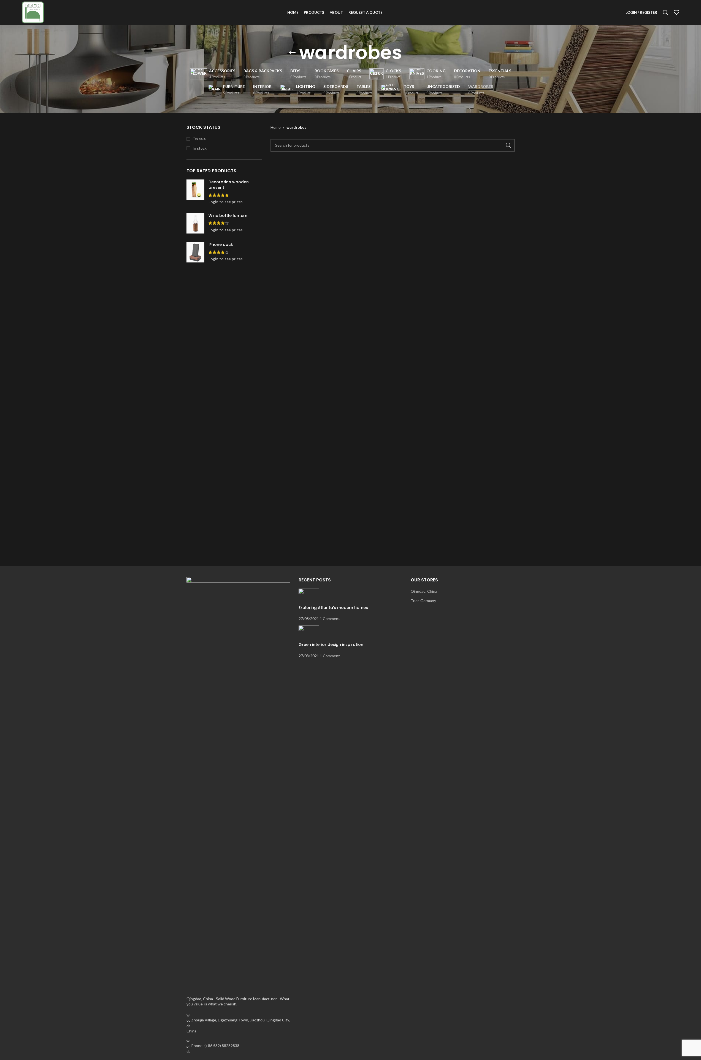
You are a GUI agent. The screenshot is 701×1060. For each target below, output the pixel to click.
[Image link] (238, 783)
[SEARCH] (508, 145)
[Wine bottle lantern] (195, 223)
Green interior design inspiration (331, 644)
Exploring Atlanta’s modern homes (333, 607)
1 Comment (330, 618)
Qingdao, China (424, 591)
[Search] (665, 12)
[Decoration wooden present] (195, 191)
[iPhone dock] (195, 252)
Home (275, 127)
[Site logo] (33, 12)
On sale (199, 138)
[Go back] (292, 52)
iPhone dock (221, 244)
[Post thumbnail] (309, 596)
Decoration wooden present (229, 184)
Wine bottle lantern (228, 215)
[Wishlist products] (676, 12)
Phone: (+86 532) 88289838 (215, 1045)
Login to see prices (226, 201)
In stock (200, 148)
